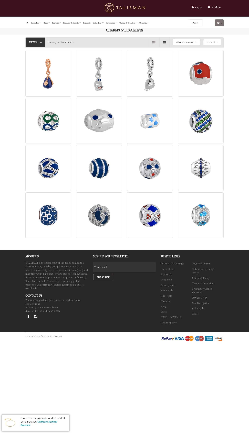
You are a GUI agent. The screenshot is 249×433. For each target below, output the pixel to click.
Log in (198, 7)
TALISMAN (55, 336)
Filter (33, 42)
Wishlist (216, 7)
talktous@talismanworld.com (41, 307)
